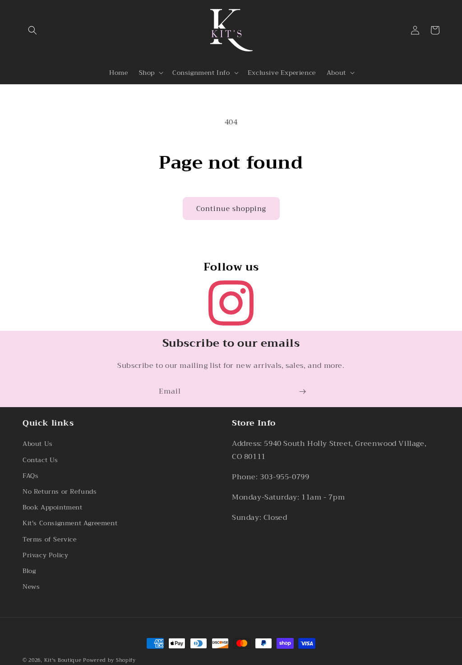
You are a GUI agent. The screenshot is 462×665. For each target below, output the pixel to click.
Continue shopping (231, 209)
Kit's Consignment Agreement (70, 523)
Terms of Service (50, 539)
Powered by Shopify (109, 660)
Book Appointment (53, 507)
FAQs (30, 475)
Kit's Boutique (63, 660)
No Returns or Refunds (60, 491)
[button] (32, 30)
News (31, 586)
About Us (38, 443)
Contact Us (40, 459)
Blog (29, 570)
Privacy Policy (45, 555)
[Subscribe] (302, 391)
